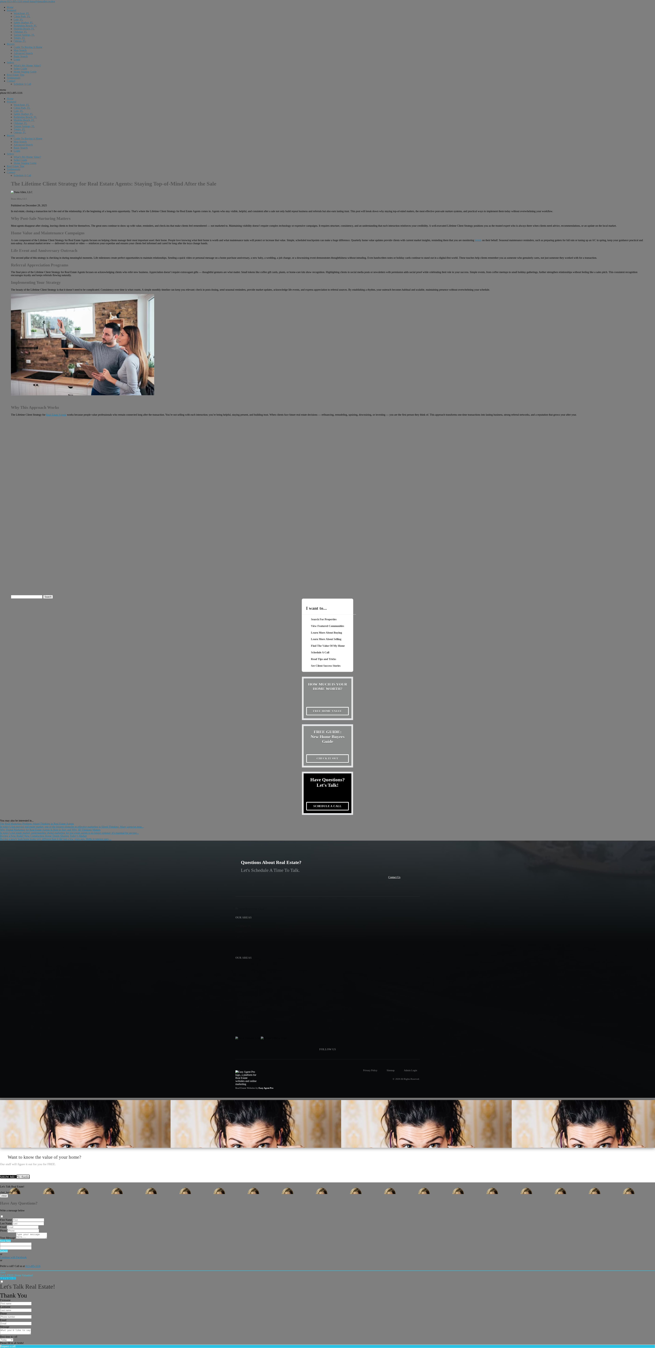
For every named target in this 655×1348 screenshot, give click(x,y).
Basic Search (21, 56)
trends (478, 240)
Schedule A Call (22, 84)
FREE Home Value (327, 711)
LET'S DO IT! (8, 1278)
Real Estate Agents (56, 414)
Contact (11, 80)
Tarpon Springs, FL (24, 34)
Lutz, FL (18, 19)
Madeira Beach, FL (24, 28)
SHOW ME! (8, 1176)
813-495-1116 (11, 92)
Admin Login (410, 1070)
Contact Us (394, 877)
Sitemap (391, 1070)
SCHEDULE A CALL (327, 806)
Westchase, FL (22, 13)
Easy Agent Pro (266, 1088)
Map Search (20, 50)
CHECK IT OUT (328, 758)
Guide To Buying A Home (28, 47)
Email (3, 1227)
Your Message (7, 1237)
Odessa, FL (20, 41)
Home (10, 7)
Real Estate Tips (15, 74)
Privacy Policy (370, 1070)
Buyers (10, 44)
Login (17, 59)
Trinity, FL (19, 37)
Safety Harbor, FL (23, 22)
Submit (4, 1251)
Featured (11, 10)
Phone (3, 1230)
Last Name (6, 1223)
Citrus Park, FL (22, 16)
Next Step (5, 1240)
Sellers (10, 62)
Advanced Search (23, 53)
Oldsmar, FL (20, 31)
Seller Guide (20, 68)
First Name (6, 1219)
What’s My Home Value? (27, 65)
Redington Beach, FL (25, 25)
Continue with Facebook (13, 1257)
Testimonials (13, 77)
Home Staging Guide (25, 71)
